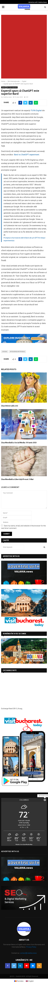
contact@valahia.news (28, 953)
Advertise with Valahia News (37, 2)
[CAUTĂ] (44, 547)
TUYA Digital (36, 110)
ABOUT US (24, 940)
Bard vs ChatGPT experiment (26, 154)
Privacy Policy (31, 947)
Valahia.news (7, 97)
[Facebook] (7, 965)
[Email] (32, 965)
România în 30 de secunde (14, 634)
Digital (3, 87)
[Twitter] (14, 965)
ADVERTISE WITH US (11, 556)
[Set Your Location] (44, 800)
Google (4, 351)
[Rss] (39, 965)
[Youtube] (26, 965)
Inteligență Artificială (17, 351)
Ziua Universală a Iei (9, 406)
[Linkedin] (20, 965)
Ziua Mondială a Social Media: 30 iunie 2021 (19, 443)
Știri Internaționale (12, 87)
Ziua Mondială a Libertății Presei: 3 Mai (17, 479)
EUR (14, 708)
